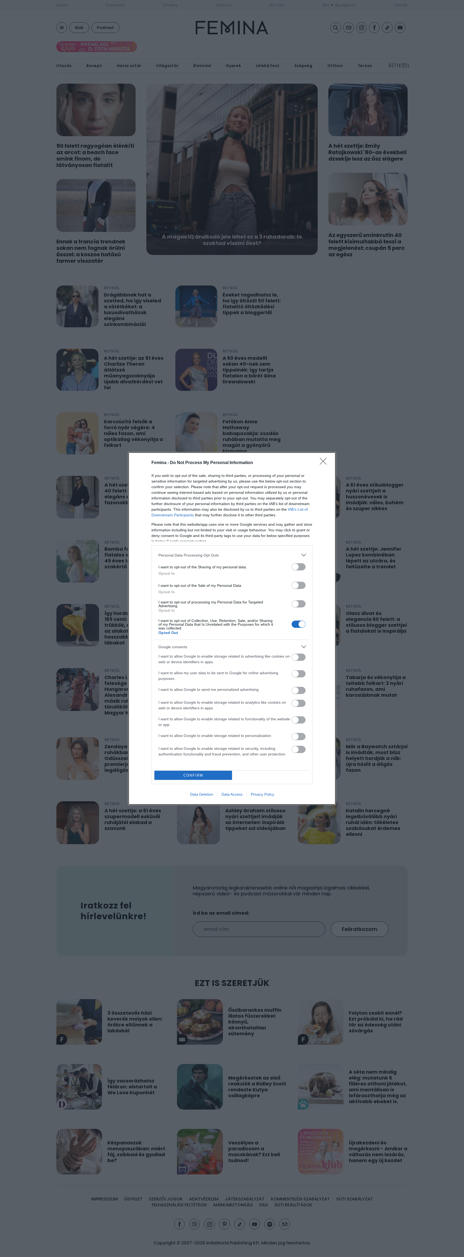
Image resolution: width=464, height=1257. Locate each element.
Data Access (232, 794)
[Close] (325, 463)
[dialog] (232, 628)
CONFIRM (193, 775)
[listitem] (232, 555)
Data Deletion (201, 794)
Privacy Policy (262, 794)
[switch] (299, 566)
